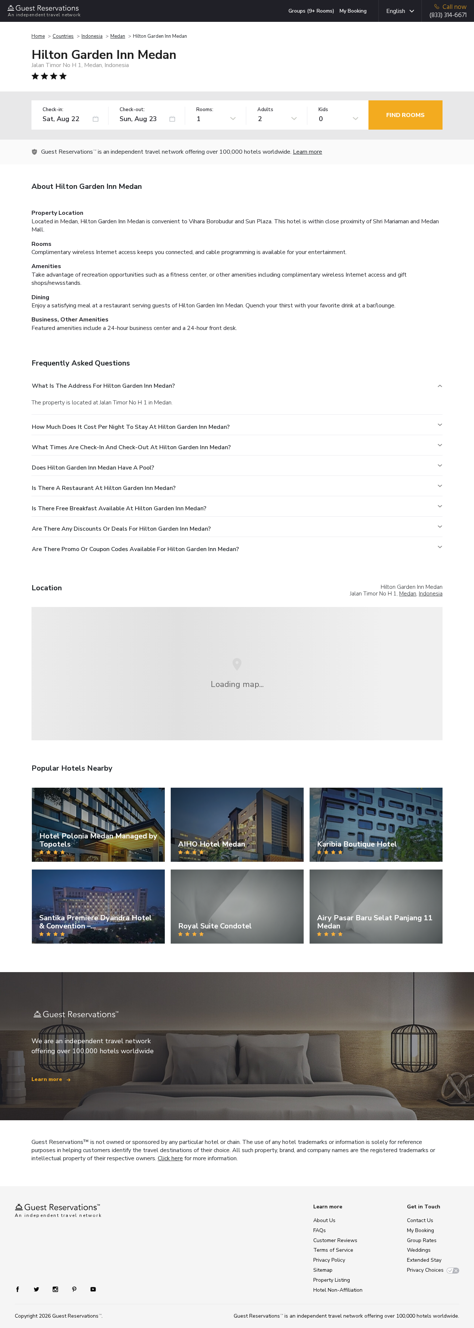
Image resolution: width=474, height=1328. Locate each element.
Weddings (419, 1250)
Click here (170, 1158)
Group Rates (422, 1240)
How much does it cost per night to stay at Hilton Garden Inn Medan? (131, 427)
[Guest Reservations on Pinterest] (75, 1288)
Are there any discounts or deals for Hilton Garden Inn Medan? (121, 529)
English (395, 11)
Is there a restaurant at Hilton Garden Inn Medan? (104, 488)
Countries (63, 36)
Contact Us (420, 1220)
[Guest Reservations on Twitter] (37, 1288)
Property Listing (331, 1280)
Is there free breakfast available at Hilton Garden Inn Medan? (119, 508)
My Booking (353, 10)
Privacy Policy (329, 1260)
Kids (323, 110)
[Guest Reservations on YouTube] (90, 1288)
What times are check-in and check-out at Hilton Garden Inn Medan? (131, 447)
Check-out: (132, 110)
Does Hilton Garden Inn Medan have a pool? (93, 468)
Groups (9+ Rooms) (311, 10)
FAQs (319, 1230)
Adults (265, 110)
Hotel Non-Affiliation (338, 1290)
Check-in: (53, 110)
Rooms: (204, 110)
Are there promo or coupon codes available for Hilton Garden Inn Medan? (135, 549)
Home (38, 36)
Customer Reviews (335, 1240)
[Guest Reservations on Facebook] (21, 1288)
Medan (117, 36)
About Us (324, 1220)
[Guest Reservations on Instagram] (56, 1288)
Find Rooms (405, 115)
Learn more (307, 152)
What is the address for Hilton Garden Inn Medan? (103, 386)
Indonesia (92, 36)
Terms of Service (333, 1250)
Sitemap (323, 1270)
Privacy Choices (425, 1270)
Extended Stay (424, 1260)
